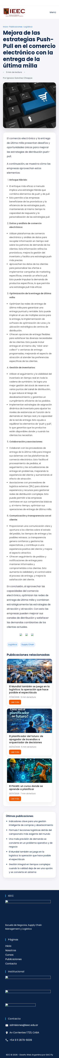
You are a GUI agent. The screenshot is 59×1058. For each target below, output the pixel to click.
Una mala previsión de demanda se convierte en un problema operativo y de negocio (30, 842)
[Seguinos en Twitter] (26, 635)
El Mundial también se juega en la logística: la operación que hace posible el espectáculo (29, 689)
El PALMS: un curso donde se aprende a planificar (26, 787)
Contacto (11, 963)
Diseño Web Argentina (31, 1054)
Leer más (15, 702)
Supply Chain (27, 644)
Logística (28, 26)
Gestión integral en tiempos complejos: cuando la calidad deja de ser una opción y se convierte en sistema (31, 868)
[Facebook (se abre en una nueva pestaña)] (24, 3)
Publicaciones (15, 26)
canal (31, 389)
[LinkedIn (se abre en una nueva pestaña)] (31, 3)
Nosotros (10, 950)
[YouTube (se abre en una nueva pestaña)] (34, 3)
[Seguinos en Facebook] (20, 635)
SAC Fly (49, 1054)
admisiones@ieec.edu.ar (24, 1025)
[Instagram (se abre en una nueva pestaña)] (27, 3)
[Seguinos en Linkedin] (32, 635)
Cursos (9, 955)
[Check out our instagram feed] (38, 635)
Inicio (5, 26)
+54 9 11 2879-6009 (21, 1040)
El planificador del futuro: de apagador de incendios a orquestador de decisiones (26, 739)
